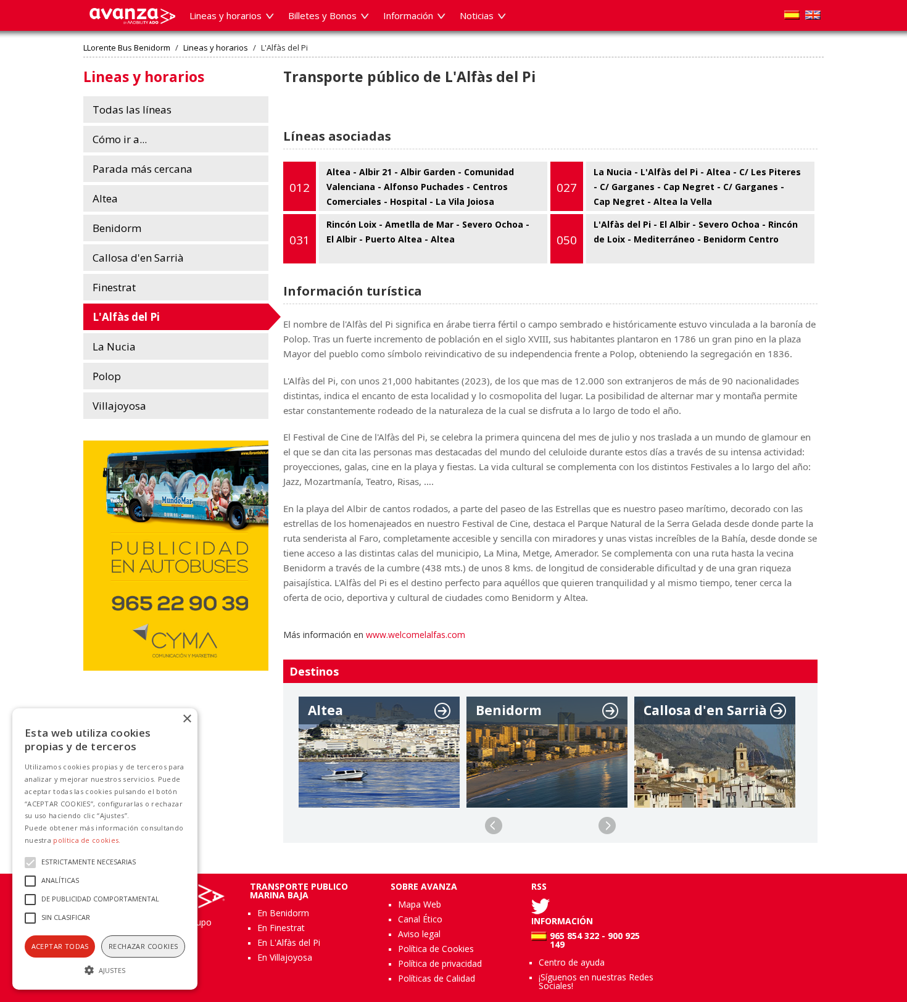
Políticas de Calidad (436, 978)
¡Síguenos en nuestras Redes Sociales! (596, 981)
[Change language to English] (813, 15)
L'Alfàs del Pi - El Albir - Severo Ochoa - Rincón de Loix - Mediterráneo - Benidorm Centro (677, 233)
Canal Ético (420, 919)
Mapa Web (419, 904)
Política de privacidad (440, 963)
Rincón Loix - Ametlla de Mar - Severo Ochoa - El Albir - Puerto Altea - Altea (409, 233)
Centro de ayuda (572, 962)
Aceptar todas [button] (60, 946)
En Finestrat (281, 928)
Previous (493, 825)
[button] (105, 969)
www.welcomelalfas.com (415, 634)
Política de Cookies (436, 948)
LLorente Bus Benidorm (126, 48)
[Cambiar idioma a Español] (792, 15)
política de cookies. (86, 840)
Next (607, 825)
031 (299, 240)
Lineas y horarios (215, 48)
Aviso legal (419, 934)
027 (567, 188)
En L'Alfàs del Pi (288, 942)
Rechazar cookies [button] (143, 946)
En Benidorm (283, 913)
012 (299, 188)
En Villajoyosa (284, 957)
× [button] (186, 719)
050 (567, 240)
